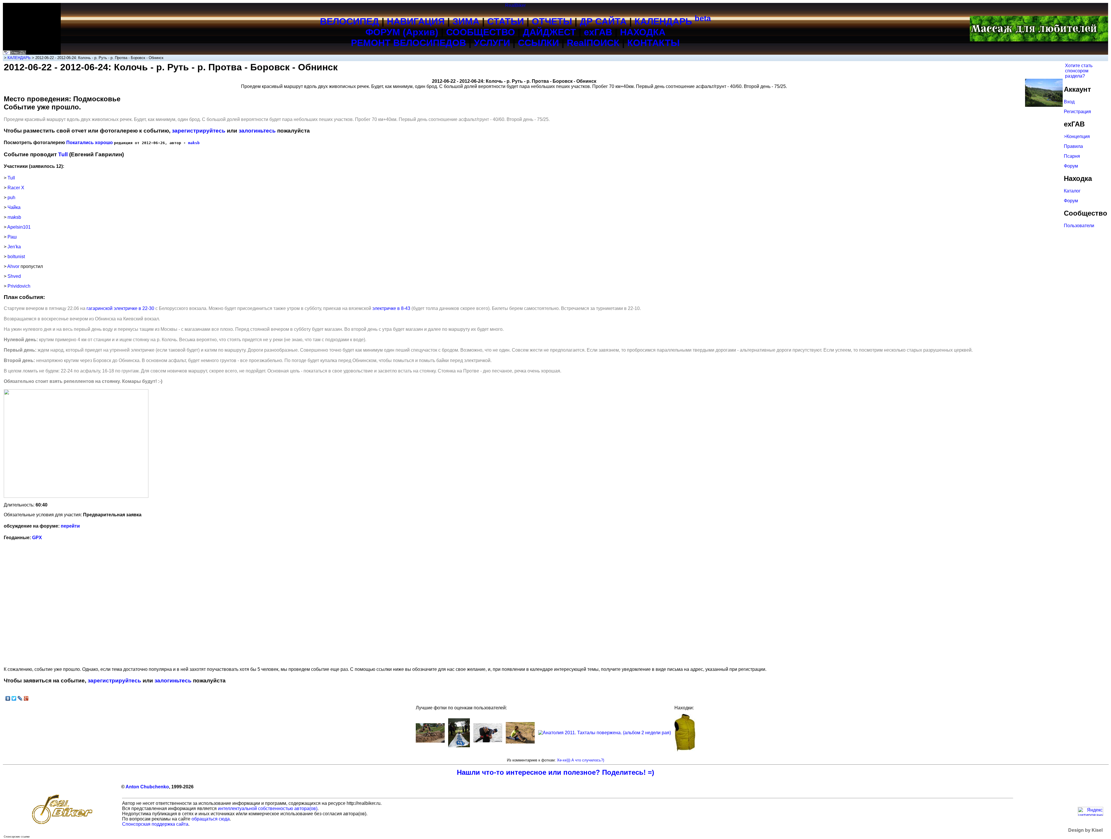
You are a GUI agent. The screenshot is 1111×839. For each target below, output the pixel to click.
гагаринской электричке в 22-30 (120, 308)
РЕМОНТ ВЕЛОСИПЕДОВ (408, 43)
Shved (14, 276)
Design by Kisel (1085, 830)
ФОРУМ (382, 32)
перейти (70, 526)
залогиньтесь (257, 131)
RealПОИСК (593, 43)
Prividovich (19, 286)
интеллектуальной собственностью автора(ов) (267, 808)
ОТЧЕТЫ (552, 21)
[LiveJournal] (20, 698)
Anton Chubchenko (147, 786)
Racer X (16, 187)
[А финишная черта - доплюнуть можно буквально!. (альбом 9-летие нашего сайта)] (459, 745)
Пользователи (1079, 225)
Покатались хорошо (89, 142)
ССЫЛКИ (538, 43)
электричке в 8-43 (391, 308)
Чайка (14, 207)
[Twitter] (14, 698)
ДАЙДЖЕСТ (549, 32)
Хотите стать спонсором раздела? (1078, 70)
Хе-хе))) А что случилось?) (580, 760)
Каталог (1072, 190)
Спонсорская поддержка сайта (155, 824)
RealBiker (515, 5)
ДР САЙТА (603, 21)
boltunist (16, 256)
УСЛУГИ (492, 43)
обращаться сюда (211, 818)
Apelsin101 (19, 227)
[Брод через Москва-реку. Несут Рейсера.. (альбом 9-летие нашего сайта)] (487, 740)
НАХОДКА (642, 32)
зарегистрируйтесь (198, 131)
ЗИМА (466, 21)
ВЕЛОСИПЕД (349, 21)
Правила (1073, 146)
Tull (63, 154)
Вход (1069, 101)
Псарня (1072, 156)
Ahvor (13, 266)
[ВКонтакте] (8, 698)
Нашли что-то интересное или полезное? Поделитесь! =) (555, 772)
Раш (12, 236)
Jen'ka (14, 246)
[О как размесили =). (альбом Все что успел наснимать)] (430, 741)
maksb (194, 143)
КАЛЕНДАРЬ (672, 21)
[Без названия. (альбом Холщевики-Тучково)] (520, 741)
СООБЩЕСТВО (480, 32)
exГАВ (598, 32)
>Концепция (1077, 136)
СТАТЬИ (505, 21)
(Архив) (420, 32)
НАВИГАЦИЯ (416, 21)
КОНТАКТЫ (653, 43)
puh (11, 197)
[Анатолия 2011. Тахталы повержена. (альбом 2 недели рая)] (604, 732)
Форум (1071, 166)
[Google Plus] (26, 698)
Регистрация (1077, 111)
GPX (37, 537)
